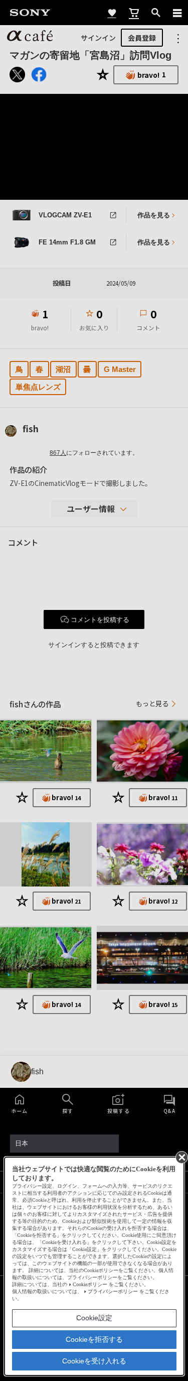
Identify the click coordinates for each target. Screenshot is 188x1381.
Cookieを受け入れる (94, 1361)
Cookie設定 (94, 1318)
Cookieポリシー (90, 1284)
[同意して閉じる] (180, 1156)
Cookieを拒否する (94, 1339)
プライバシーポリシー (113, 1291)
